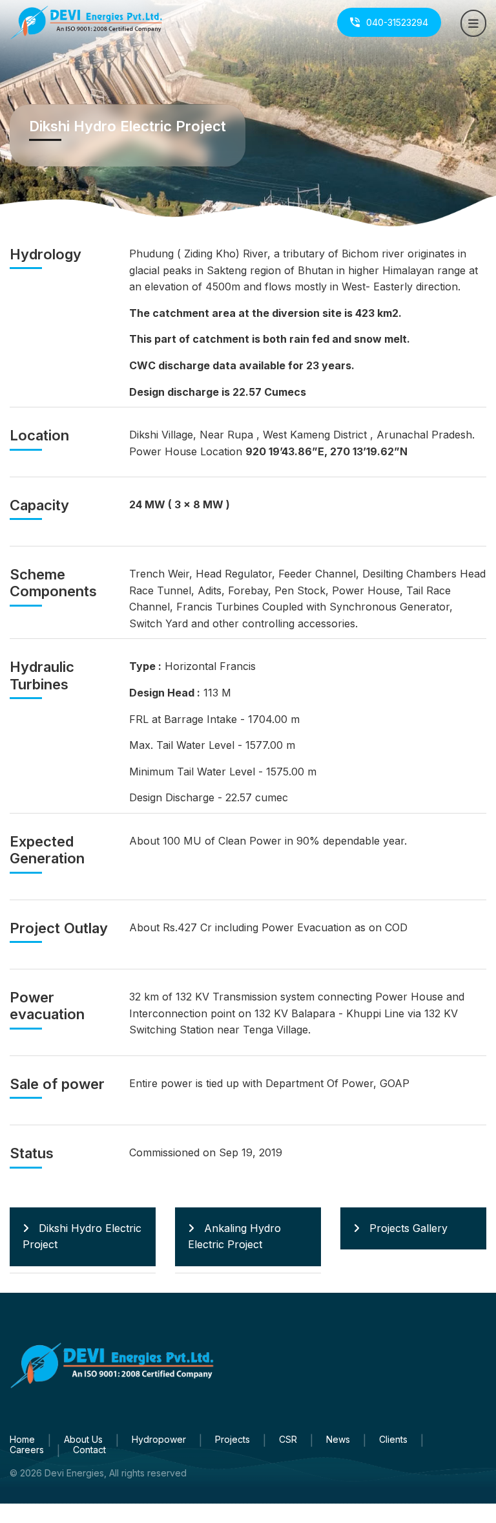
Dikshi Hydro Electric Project (82, 1236)
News (338, 1439)
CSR (288, 1439)
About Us (83, 1439)
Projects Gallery (408, 1228)
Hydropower (159, 1439)
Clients (393, 1439)
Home (22, 1439)
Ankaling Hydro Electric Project (234, 1236)
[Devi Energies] (86, 21)
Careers (27, 1449)
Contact (89, 1449)
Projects (232, 1439)
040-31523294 (397, 22)
